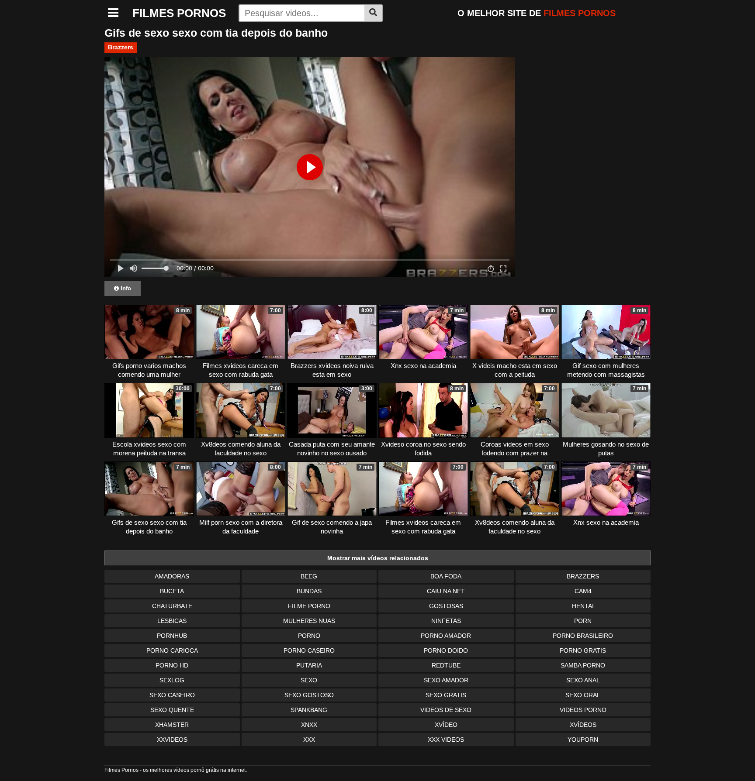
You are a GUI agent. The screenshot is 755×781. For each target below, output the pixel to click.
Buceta (172, 591)
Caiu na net (446, 591)
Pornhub (172, 635)
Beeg (309, 576)
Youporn (583, 739)
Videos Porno (583, 709)
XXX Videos (446, 739)
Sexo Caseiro (172, 695)
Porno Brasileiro (583, 635)
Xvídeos (583, 724)
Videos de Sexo (445, 709)
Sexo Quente (172, 709)
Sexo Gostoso (309, 695)
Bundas (309, 591)
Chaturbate (172, 605)
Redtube (446, 665)
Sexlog (171, 680)
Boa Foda (445, 576)
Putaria (309, 665)
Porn (583, 620)
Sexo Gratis (446, 695)
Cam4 (583, 591)
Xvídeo (446, 724)
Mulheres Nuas (309, 620)
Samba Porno (583, 665)
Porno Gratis (583, 650)
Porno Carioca (172, 650)
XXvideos (172, 739)
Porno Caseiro (309, 650)
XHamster (172, 724)
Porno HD (172, 665)
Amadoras (172, 576)
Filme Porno (309, 605)
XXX (309, 739)
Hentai (583, 605)
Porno (309, 635)
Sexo (309, 680)
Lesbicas (172, 620)
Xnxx (309, 724)
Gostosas (446, 605)
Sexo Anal (583, 680)
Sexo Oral (582, 695)
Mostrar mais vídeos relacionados (377, 557)
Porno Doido (446, 650)
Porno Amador (446, 635)
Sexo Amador (446, 680)
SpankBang (309, 709)
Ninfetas (446, 620)
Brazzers (120, 47)
